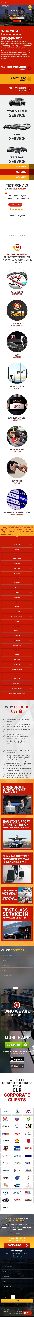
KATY (17, 602)
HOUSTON (17, 650)
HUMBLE (17, 654)
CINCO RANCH (17, 626)
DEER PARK (17, 611)
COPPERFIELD (17, 573)
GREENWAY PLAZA (17, 669)
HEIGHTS (17, 674)
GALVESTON (17, 635)
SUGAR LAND (17, 544)
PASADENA (17, 578)
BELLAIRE (17, 606)
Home (4, 1305)
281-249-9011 (12, 38)
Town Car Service (21, 1305)
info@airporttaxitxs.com (17, 1241)
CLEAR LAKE (17, 554)
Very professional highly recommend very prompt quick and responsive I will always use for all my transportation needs (18, 201)
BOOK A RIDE (21, 166)
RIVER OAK (17, 568)
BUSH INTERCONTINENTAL (17, 688)
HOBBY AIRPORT (17, 683)
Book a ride (5, 1311)
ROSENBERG (17, 582)
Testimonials (17, 185)
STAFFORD (17, 640)
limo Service (19, 1307)
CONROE (17, 592)
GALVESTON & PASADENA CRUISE (17, 693)
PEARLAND (17, 597)
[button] (6, 235)
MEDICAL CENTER (17, 558)
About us (5, 1307)
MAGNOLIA (17, 630)
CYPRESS (17, 621)
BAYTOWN (17, 587)
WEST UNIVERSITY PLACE (17, 616)
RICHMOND (17, 563)
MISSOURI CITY (17, 645)
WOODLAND (17, 678)
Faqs (18, 1309)
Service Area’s (6, 1309)
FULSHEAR (17, 659)
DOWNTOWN (17, 664)
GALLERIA (17, 549)
